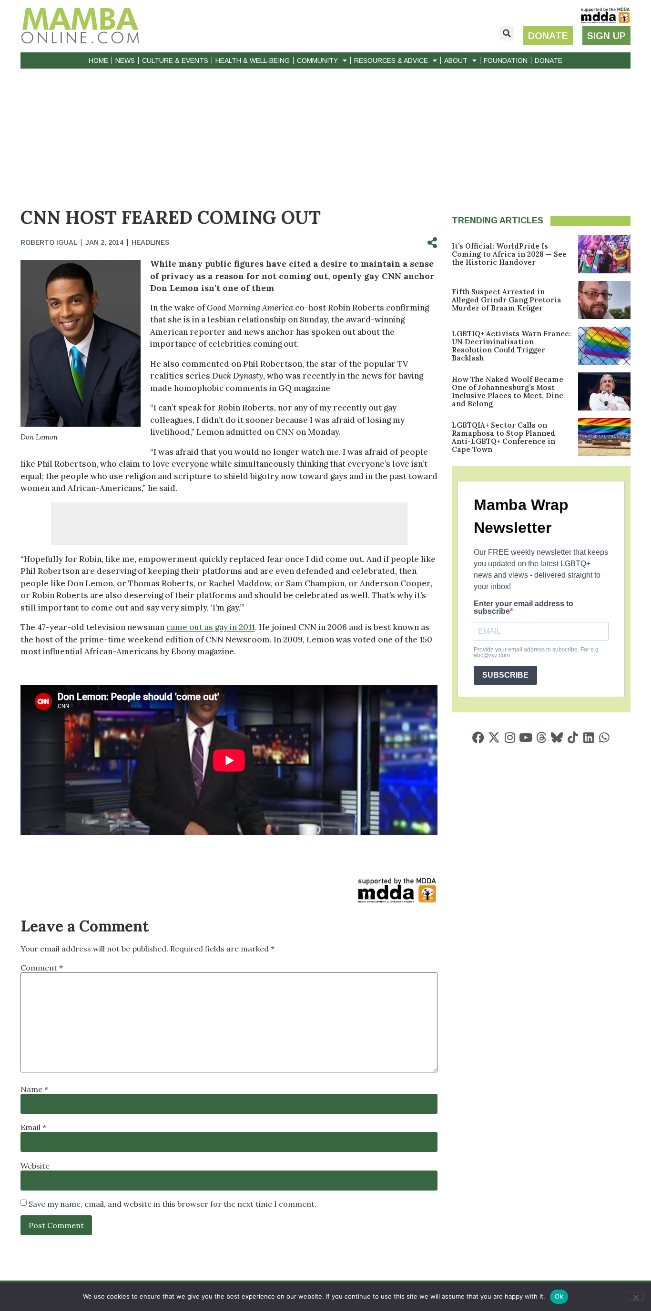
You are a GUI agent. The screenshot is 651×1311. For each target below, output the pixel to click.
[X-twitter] (494, 737)
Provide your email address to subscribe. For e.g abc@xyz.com (536, 652)
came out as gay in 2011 (210, 627)
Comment (41, 967)
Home (98, 60)
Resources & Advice (391, 60)
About (456, 60)
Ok (559, 1296)
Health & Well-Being (252, 60)
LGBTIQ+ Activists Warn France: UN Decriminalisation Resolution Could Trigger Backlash (511, 345)
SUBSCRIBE (505, 675)
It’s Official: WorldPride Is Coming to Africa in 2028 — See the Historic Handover (509, 254)
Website (35, 1166)
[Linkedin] (588, 737)
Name (34, 1089)
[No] (636, 1296)
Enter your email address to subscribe (523, 607)
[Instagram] (510, 737)
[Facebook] (478, 737)
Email (33, 1127)
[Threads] (541, 737)
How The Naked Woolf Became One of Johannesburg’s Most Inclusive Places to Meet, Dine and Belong (507, 391)
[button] (506, 33)
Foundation (506, 60)
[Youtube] (525, 737)
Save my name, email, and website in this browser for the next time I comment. (172, 1204)
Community (317, 60)
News (125, 60)
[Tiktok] (573, 737)
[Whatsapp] (604, 737)
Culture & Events (175, 60)
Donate (548, 60)
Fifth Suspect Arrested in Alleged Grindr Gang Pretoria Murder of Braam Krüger (506, 299)
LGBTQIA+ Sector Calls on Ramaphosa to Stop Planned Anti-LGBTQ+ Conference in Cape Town (503, 437)
